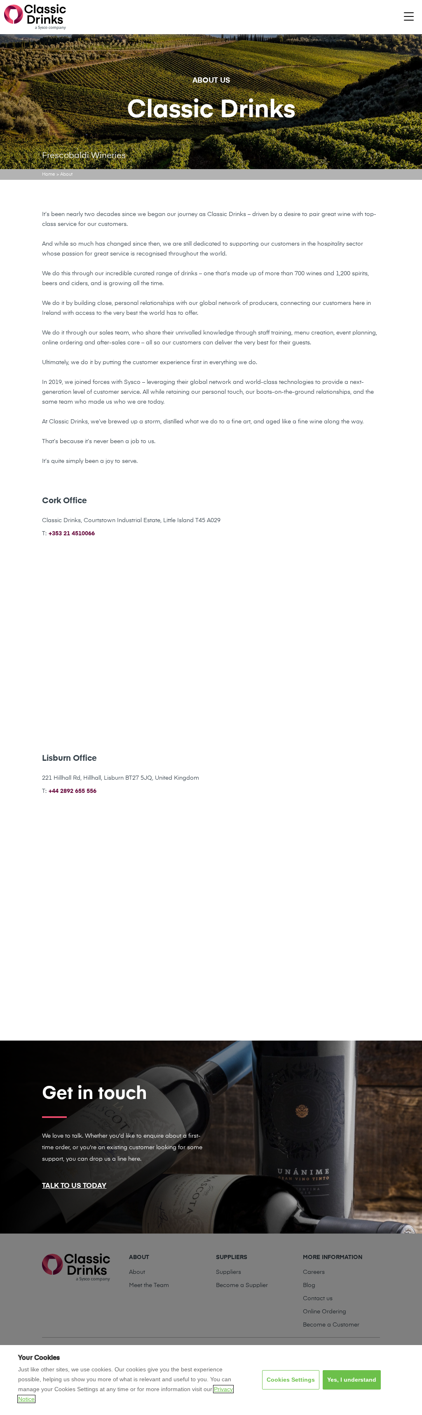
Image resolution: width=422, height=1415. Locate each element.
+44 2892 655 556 (72, 791)
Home (48, 174)
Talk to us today (74, 1186)
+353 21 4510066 (72, 534)
